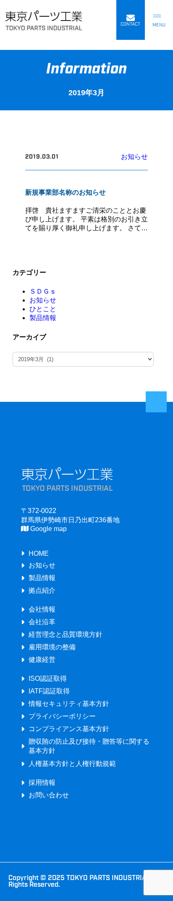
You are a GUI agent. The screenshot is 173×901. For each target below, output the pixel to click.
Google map (48, 528)
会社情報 (42, 609)
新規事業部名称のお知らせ (65, 192)
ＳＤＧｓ (42, 291)
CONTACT (130, 24)
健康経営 (42, 659)
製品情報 (42, 317)
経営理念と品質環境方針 (65, 634)
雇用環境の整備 (52, 647)
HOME (39, 553)
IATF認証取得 (49, 691)
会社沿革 (42, 621)
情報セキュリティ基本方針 (69, 703)
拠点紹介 (42, 590)
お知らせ (134, 156)
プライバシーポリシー (62, 716)
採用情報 (42, 782)
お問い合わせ (49, 795)
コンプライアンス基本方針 (69, 728)
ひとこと (42, 308)
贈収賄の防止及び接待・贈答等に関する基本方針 (89, 745)
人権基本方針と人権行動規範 (72, 763)
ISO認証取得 (48, 678)
